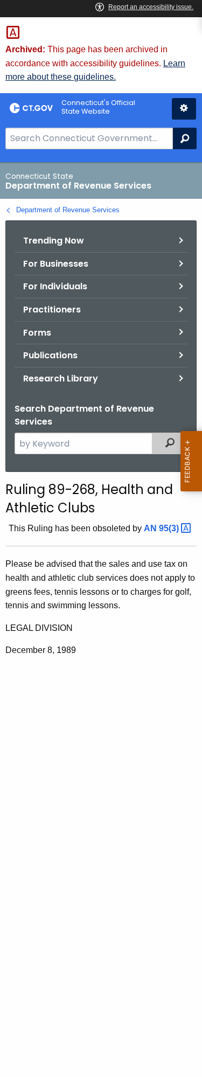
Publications (50, 355)
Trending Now (53, 240)
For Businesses (55, 264)
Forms (37, 332)
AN (162, 528)
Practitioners (52, 309)
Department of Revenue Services (68, 210)
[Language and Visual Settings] (184, 109)
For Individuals (55, 286)
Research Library (60, 378)
